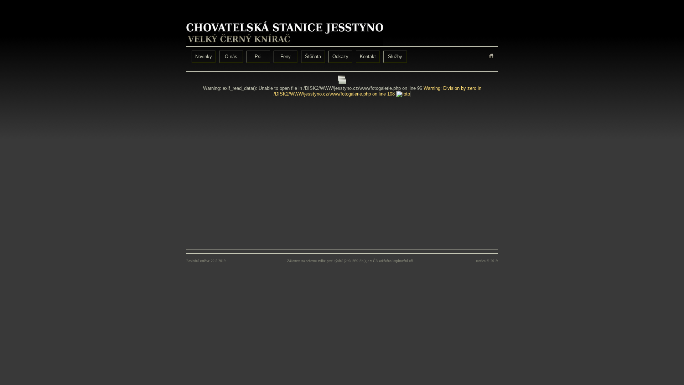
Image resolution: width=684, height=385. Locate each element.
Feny (285, 56)
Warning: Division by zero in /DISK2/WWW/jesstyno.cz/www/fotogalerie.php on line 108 (377, 91)
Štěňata (313, 56)
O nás (231, 56)
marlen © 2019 (487, 261)
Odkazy (340, 56)
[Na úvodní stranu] (491, 56)
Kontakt (368, 56)
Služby (395, 56)
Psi (258, 56)
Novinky (203, 56)
